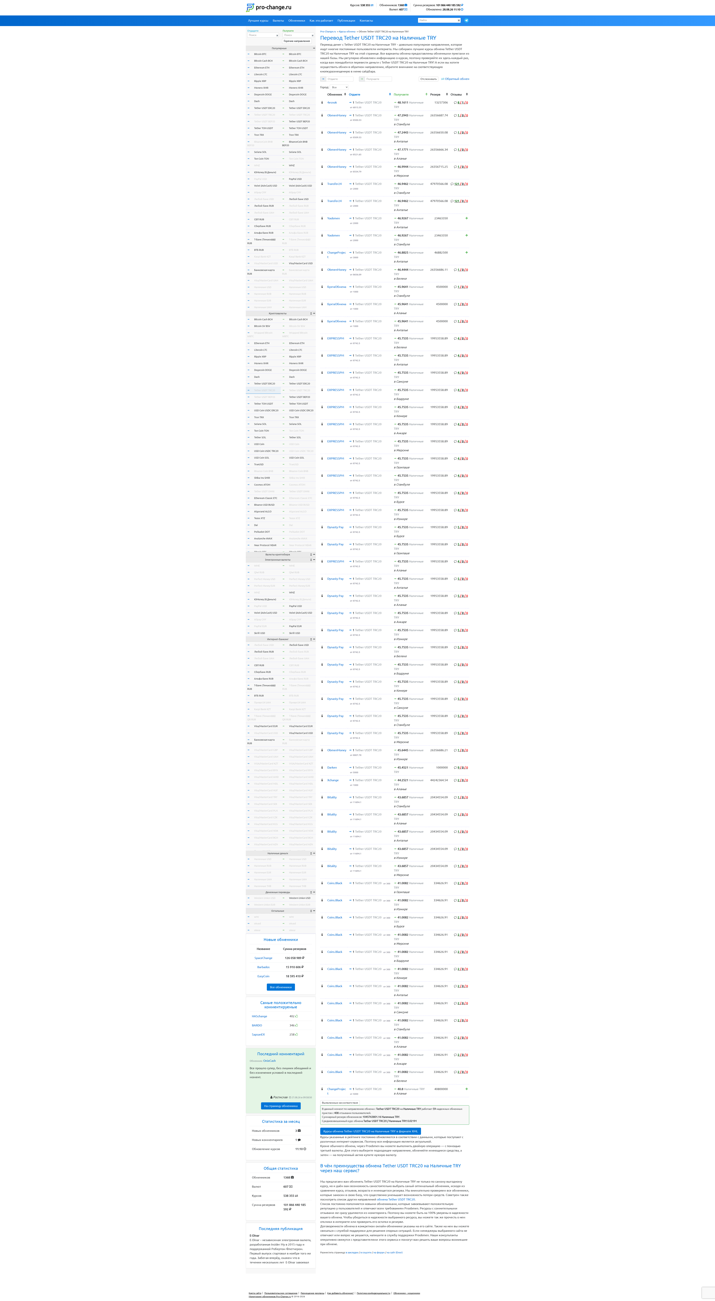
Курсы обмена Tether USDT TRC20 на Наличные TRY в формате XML (370, 1131)
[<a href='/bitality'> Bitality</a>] (322, 797)
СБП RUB (259, 219)
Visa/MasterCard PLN (266, 810)
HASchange (259, 1016)
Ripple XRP (260, 81)
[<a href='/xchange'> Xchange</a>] (322, 780)
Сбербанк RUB (262, 226)
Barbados (263, 967)
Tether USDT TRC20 (264, 114)
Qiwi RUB (259, 572)
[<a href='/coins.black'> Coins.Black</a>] (322, 883)
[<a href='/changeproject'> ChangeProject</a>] (322, 252)
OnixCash (269, 1060)
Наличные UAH (263, 307)
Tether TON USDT (263, 128)
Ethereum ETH (261, 67)
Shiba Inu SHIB (262, 477)
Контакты (366, 20)
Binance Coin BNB (263, 471)
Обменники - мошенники (406, 1293)
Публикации (346, 20)
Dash (257, 101)
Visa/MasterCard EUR (266, 726)
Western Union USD (264, 898)
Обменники (296, 20)
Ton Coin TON (261, 158)
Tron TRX (259, 134)
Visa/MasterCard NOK (266, 830)
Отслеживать (428, 78)
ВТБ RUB (259, 250)
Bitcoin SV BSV (262, 326)
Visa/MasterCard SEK (265, 804)
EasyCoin (263, 976)
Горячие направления (297, 40)
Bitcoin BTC (260, 54)
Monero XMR (261, 87)
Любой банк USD (264, 199)
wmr (256, 916)
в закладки (352, 1252)
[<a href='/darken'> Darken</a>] (322, 767)
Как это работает (321, 20)
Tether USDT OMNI (264, 491)
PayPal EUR (260, 626)
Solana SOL (260, 152)
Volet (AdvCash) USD (265, 185)
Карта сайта (255, 1293)
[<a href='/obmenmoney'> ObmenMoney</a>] (322, 115)
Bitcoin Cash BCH (263, 60)
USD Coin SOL (261, 457)
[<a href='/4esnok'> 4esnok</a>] (322, 102)
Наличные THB (262, 886)
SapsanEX (258, 1034)
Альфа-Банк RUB (263, 232)
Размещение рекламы (312, 1293)
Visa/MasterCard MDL (266, 783)
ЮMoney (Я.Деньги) (265, 172)
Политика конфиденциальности (373, 1293)
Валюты (278, 20)
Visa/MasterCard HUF (266, 790)
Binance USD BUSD (264, 504)
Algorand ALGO (262, 511)
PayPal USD (260, 179)
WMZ (257, 165)
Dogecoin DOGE (263, 94)
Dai (256, 525)
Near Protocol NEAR (265, 545)
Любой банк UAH (264, 212)
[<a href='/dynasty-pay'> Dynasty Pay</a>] (322, 527)
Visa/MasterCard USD (266, 263)
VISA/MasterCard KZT (266, 763)
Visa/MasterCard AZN (266, 844)
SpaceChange (263, 958)
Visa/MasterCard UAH (266, 280)
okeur (257, 930)
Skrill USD (259, 633)
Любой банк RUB (264, 205)
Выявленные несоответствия (340, 1102)
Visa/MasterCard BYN (266, 770)
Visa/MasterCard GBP (266, 750)
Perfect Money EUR (264, 585)
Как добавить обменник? (340, 1293)
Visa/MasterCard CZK (265, 817)
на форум (379, 1252)
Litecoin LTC (260, 74)
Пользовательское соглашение (281, 1293)
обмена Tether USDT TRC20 (396, 1199)
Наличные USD (262, 287)
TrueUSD (258, 464)
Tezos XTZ (259, 518)
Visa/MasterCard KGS (266, 824)
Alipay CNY (260, 192)
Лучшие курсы (258, 20)
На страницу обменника (281, 1106)
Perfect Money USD (264, 579)
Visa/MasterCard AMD (266, 777)
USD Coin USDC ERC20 (266, 410)
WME (257, 565)
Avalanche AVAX (263, 538)
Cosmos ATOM (262, 484)
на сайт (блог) (395, 1252)
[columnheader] (323, 94)
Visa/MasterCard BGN (266, 837)
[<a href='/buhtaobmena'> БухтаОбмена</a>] (322, 286)
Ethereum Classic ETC (265, 498)
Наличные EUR (262, 300)
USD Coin (259, 444)
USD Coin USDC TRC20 (266, 451)
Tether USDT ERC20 (264, 108)
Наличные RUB (262, 293)
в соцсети (365, 1252)
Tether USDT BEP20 (264, 121)
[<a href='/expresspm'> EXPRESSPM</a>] (322, 338)
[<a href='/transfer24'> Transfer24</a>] (322, 183)
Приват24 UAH (262, 702)
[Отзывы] (466, 218)
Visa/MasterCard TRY (265, 797)
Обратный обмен (457, 78)
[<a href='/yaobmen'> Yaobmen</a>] (322, 218)
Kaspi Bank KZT (262, 256)
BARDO (257, 1025)
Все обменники (281, 987)
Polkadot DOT (262, 531)
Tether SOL (260, 437)
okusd (257, 923)
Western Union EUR (264, 904)
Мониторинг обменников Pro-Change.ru (270, 1296)
